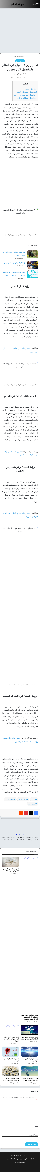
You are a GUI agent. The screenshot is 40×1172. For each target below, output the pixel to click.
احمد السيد (25, 77)
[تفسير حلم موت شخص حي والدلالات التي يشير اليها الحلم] (29, 1030)
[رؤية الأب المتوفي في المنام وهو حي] (32, 265)
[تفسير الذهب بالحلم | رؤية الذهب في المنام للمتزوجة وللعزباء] (10, 1030)
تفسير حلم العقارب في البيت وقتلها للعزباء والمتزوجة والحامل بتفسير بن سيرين (29, 1017)
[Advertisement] (20, 30)
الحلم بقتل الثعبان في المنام (27, 92)
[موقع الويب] (21, 843)
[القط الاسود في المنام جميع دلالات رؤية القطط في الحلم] (32, 254)
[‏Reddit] (21, 813)
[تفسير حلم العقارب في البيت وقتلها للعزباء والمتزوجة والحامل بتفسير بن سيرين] (29, 935)
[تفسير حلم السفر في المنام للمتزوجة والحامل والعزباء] (29, 1071)
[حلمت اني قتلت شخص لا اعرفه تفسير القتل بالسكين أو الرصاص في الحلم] (32, 274)
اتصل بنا (31, 1159)
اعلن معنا (25, 1159)
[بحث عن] (30, 5)
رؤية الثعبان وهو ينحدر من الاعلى (25, 95)
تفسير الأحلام (16, 56)
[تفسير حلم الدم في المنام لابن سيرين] (10, 1052)
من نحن (19, 1159)
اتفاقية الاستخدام (20, 1162)
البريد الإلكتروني (33, 1135)
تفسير (34, 799)
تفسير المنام (9, 799)
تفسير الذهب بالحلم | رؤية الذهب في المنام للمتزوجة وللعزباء (11, 1039)
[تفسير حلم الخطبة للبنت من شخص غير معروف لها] (10, 862)
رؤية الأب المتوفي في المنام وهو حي (15, 263)
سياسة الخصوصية (11, 1159)
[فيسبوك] (36, 813)
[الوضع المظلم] (26, 5)
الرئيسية (23, 56)
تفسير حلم (32, 804)
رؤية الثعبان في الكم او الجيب (26, 98)
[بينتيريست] (26, 813)
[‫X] (31, 813)
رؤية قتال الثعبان (31, 89)
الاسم (36, 1126)
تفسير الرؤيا (23, 799)
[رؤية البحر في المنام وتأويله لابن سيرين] (29, 1052)
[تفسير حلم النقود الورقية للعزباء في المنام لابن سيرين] (10, 1071)
